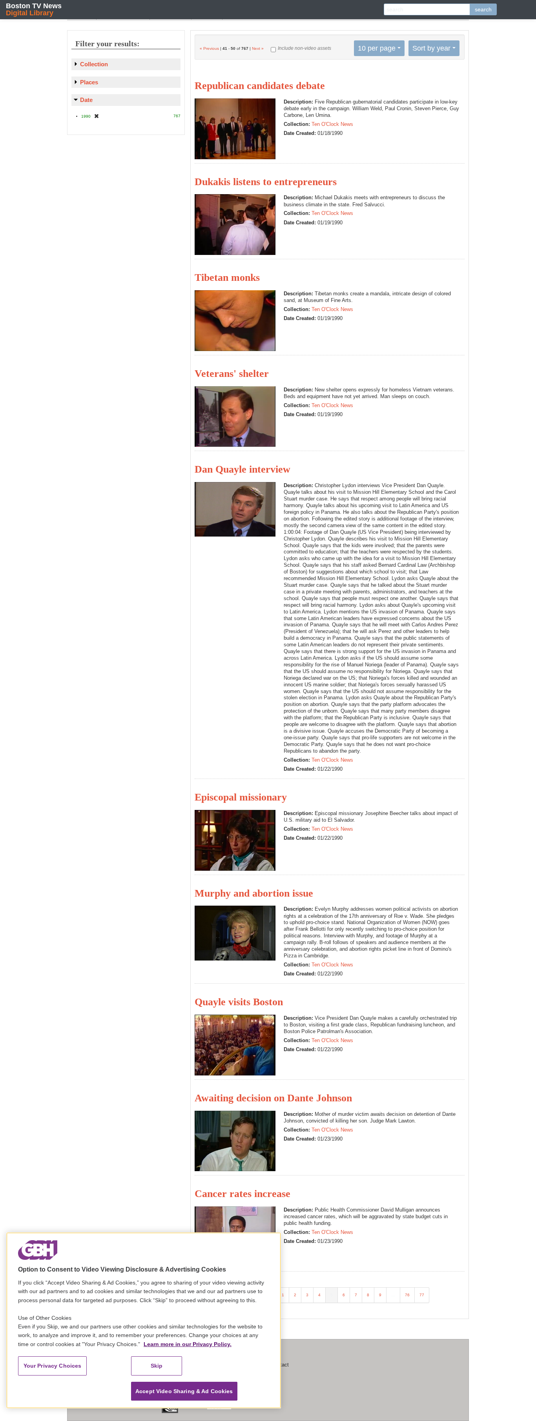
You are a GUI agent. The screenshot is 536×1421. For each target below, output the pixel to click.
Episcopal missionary (241, 797)
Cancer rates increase (242, 1193)
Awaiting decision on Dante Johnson (273, 1098)
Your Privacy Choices (53, 1366)
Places (89, 82)
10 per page (377, 48)
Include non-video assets (304, 48)
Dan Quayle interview (242, 469)
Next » (258, 48)
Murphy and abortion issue (254, 893)
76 (407, 1295)
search (483, 9)
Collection (94, 64)
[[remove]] (96, 116)
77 (421, 1295)
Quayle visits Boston (239, 1002)
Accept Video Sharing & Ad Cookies (184, 1391)
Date (86, 99)
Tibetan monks (227, 277)
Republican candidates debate (260, 85)
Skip (157, 1366)
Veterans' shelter (232, 373)
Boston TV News (34, 9)
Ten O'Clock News (332, 124)
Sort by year (431, 48)
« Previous (209, 48)
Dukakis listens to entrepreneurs (266, 181)
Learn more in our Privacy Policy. (188, 1344)
